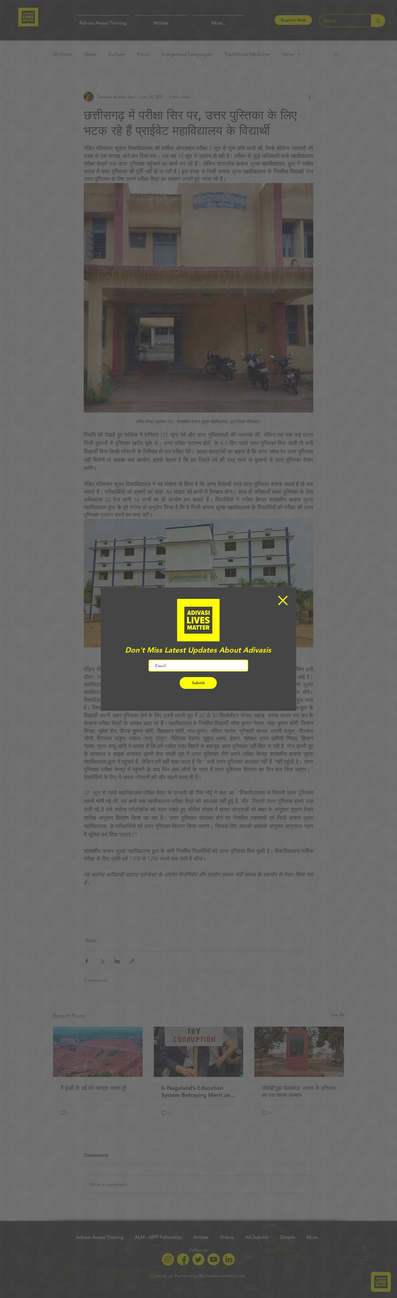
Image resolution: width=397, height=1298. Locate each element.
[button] (283, 600)
